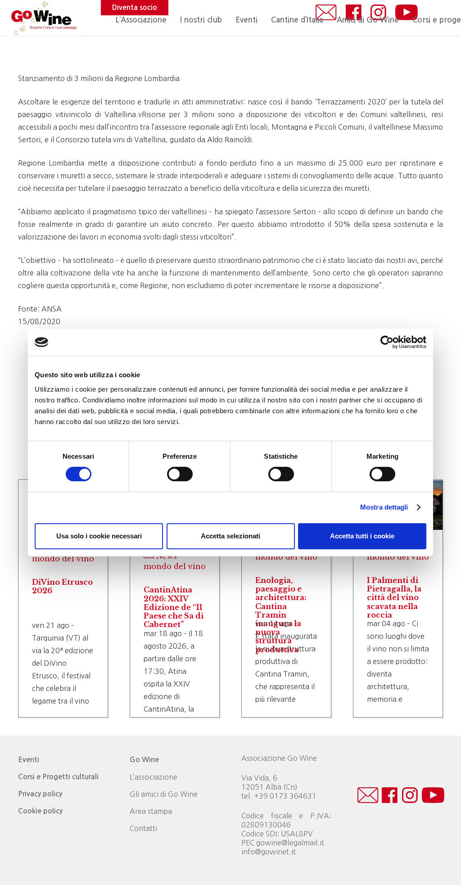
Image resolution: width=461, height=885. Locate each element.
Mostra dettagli (384, 507)
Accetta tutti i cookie (362, 536)
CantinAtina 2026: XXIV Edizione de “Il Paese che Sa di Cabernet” (173, 607)
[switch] (180, 474)
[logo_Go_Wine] (43, 18)
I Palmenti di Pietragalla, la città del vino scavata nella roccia (394, 597)
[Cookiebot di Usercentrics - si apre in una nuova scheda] (387, 342)
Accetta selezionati (230, 536)
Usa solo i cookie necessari (99, 536)
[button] (262, 20)
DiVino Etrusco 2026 (62, 586)
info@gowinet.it (268, 851)
